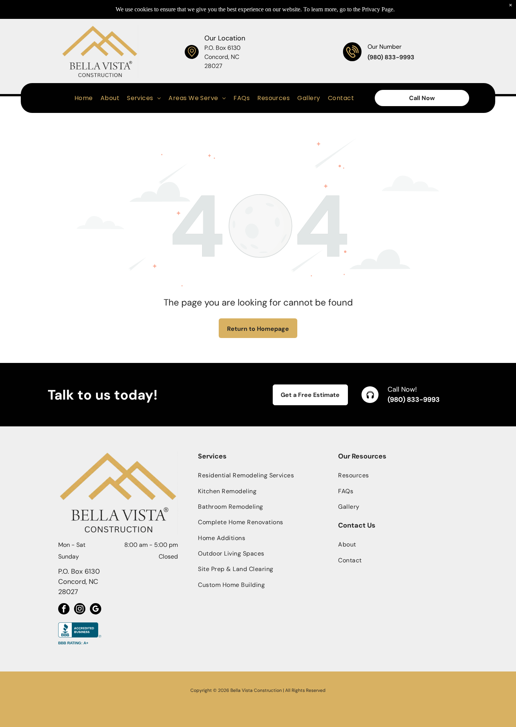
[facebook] (64, 609)
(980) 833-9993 (414, 399)
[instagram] (79, 609)
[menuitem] (84, 98)
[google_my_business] (95, 609)
